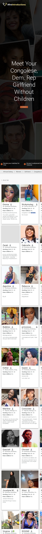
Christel (25, 449)
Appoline (7, 286)
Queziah (6, 449)
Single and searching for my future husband (29, 417)
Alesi (24, 490)
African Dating (8, 172)
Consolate (26, 409)
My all (4, 296)
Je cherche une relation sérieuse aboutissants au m (29, 458)
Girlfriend (27, 172)
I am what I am (26, 378)
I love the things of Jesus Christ (9, 501)
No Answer (25, 215)
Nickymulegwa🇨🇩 (28, 204)
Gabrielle (26, 245)
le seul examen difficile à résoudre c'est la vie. (29, 335)
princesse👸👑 (28, 327)
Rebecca (26, 286)
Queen (25, 368)
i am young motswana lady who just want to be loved (10, 338)
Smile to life (25, 376)
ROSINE (25, 531)
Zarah (5, 245)
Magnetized (25, 296)
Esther (6, 368)
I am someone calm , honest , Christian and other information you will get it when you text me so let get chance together (29, 421)
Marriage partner (7, 335)
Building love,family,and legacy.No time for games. (10, 212)
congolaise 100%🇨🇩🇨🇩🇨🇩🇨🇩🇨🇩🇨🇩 (29, 212)
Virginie (6, 531)
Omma (6, 204)
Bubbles (6, 327)
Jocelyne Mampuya (9, 490)
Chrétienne (6, 417)
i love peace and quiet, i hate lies (29, 338)
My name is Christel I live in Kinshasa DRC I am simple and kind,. (29, 461)
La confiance (25, 294)
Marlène (6, 409)
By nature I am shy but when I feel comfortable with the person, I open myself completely (10, 421)
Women (18, 172)
